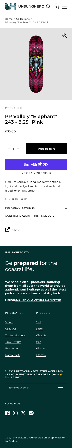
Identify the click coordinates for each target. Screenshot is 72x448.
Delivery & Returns (20, 208)
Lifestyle (41, 354)
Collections (23, 18)
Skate (39, 328)
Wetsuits (41, 335)
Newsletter (11, 348)
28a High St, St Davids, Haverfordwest (38, 299)
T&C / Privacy (13, 341)
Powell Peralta (13, 108)
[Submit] (60, 387)
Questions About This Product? (29, 215)
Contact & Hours (15, 335)
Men (38, 341)
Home (9, 18)
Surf (38, 322)
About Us (10, 328)
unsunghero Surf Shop (40, 437)
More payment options (36, 173)
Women (41, 348)
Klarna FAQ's (12, 354)
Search (9, 322)
